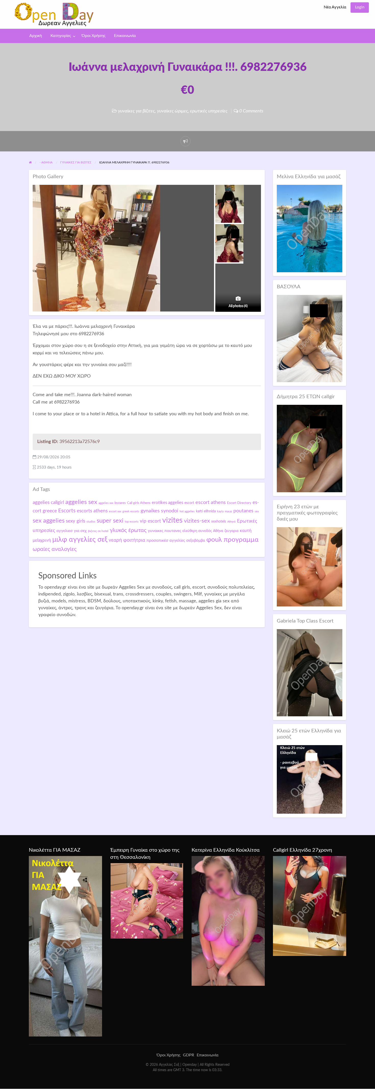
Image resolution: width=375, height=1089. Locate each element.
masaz (228, 511)
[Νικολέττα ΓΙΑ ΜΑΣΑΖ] (65, 946)
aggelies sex (81, 502)
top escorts (132, 521)
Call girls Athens (139, 503)
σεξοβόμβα (195, 540)
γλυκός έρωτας (128, 530)
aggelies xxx (105, 503)
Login (359, 7)
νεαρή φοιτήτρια (127, 540)
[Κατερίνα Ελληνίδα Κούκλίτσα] (228, 921)
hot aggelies (187, 511)
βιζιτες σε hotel (98, 531)
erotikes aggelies (167, 502)
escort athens (210, 502)
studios (90, 521)
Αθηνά (231, 521)
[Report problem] (185, 141)
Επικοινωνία (125, 36)
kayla (220, 511)
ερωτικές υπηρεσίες (209, 111)
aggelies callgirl (48, 502)
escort (189, 503)
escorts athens (92, 511)
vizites (172, 520)
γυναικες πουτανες (164, 531)
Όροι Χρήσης (93, 36)
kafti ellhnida (206, 511)
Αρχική (35, 36)
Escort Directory (239, 503)
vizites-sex (197, 521)
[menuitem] (335, 7)
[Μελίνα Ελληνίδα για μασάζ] (309, 228)
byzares (120, 503)
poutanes (243, 510)
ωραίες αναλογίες (55, 549)
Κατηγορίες (61, 36)
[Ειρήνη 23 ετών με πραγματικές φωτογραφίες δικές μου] (309, 566)
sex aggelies (49, 521)
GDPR (188, 1055)
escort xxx (115, 511)
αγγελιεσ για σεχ (71, 531)
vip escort (150, 521)
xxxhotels (218, 521)
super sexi (110, 521)
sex (257, 511)
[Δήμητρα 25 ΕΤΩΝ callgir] (309, 448)
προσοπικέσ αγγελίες (165, 540)
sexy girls (75, 521)
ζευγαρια (231, 531)
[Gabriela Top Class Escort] (309, 672)
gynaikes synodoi (159, 510)
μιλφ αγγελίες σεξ (79, 539)
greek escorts (130, 511)
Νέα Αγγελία (335, 7)
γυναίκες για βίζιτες (136, 111)
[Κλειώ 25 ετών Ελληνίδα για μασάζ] (309, 779)
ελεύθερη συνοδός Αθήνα (202, 531)
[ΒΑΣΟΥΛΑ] (309, 338)
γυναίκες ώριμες (172, 111)
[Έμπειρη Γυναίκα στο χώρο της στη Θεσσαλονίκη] (146, 901)
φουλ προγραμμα (232, 539)
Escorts (67, 510)
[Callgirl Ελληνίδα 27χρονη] (309, 906)
